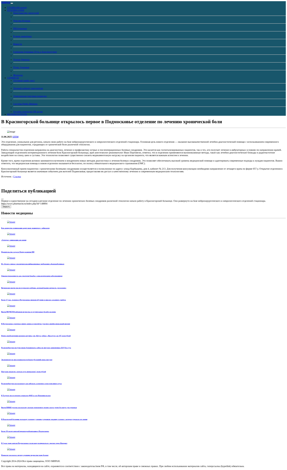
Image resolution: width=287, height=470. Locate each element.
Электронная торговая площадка (30, 96)
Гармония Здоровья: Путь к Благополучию (35, 52)
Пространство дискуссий (26, 13)
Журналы (18, 75)
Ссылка (17, 176)
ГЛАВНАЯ (17, 7)
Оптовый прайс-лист (24, 80)
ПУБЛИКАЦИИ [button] (15, 10)
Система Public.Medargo (25, 104)
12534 (15, 136)
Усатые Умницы (21, 59)
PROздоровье (20, 28)
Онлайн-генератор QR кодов (28, 111)
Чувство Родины (21, 20)
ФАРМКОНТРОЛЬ (17, 114)
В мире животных (22, 36)
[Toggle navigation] (12, 3)
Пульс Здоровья (21, 67)
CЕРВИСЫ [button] (13, 78)
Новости (17, 44)
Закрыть (6, 206)
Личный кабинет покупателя (28, 88)
